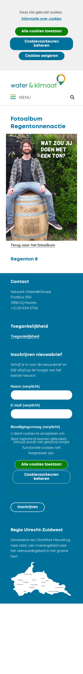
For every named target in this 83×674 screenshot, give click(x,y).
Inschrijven (27, 507)
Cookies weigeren (41, 56)
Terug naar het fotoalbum (33, 245)
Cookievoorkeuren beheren (41, 44)
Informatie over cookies (41, 18)
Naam (25, 386)
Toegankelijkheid (25, 336)
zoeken (74, 99)
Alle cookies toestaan (41, 31)
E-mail (25, 405)
